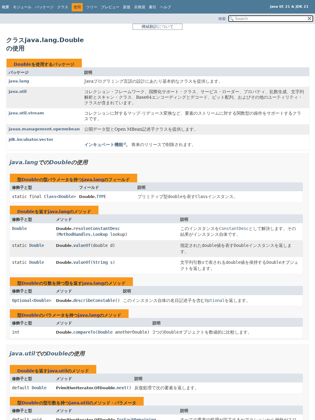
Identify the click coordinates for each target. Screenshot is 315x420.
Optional (22, 300)
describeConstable (94, 300)
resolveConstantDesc (96, 228)
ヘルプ (165, 7)
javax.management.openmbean (44, 129)
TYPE (101, 196)
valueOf (81, 245)
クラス (62, 7)
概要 (5, 7)
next (121, 387)
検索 (222, 19)
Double (22, 64)
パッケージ (44, 7)
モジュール (22, 7)
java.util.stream (26, 113)
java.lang (19, 81)
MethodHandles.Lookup (83, 234)
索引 (152, 7)
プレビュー (110, 7)
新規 (126, 7)
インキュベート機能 (103, 144)
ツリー (91, 7)
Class (50, 196)
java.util (17, 91)
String (100, 262)
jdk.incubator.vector (31, 139)
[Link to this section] (92, 162)
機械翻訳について (157, 26)
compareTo (84, 332)
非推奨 (139, 7)
